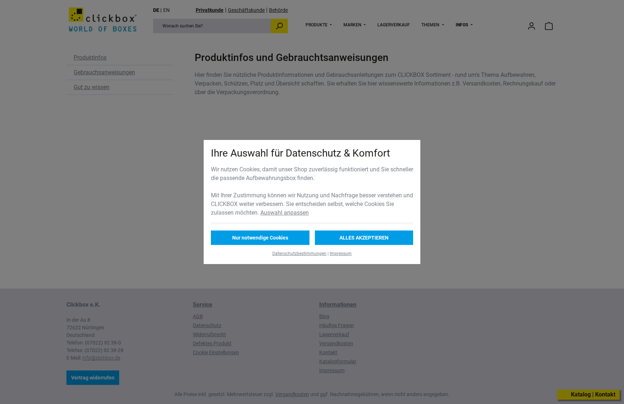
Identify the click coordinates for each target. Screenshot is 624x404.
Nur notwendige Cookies (260, 238)
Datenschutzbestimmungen (299, 253)
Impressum (341, 253)
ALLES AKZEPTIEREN (364, 238)
